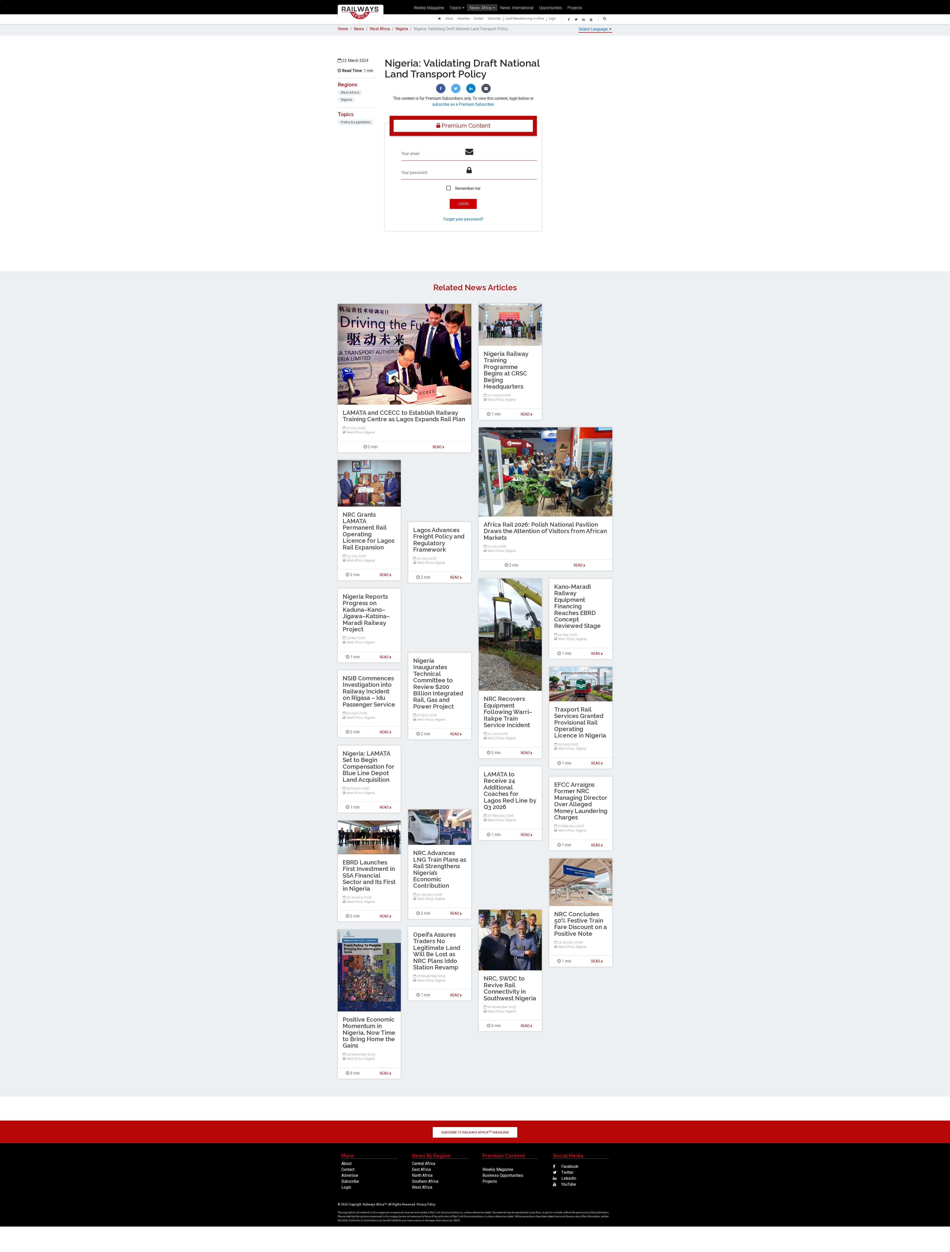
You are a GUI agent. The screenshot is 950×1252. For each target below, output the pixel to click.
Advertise (463, 18)
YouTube (568, 1184)
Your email (410, 153)
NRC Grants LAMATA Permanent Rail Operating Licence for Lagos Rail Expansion (368, 531)
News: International (516, 7)
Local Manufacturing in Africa (524, 18)
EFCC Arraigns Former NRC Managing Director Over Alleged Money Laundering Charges (580, 801)
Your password (414, 172)
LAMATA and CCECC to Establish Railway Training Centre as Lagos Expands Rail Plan (404, 416)
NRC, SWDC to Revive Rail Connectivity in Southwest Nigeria (510, 988)
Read (525, 414)
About (449, 18)
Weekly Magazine (429, 7)
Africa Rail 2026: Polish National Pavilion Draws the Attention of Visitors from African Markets (545, 531)
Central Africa (423, 1163)
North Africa (422, 1175)
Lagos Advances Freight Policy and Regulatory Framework (438, 539)
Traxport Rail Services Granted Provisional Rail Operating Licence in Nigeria (580, 722)
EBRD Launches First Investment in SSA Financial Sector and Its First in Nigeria (369, 875)
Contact (479, 18)
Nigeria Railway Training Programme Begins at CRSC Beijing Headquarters (506, 370)
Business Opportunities (502, 1175)
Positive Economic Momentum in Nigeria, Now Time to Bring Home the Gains (369, 1032)
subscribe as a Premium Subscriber (463, 104)
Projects (575, 7)
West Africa (380, 28)
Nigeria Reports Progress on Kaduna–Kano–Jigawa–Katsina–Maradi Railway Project (366, 613)
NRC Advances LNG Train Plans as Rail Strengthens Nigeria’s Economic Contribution (439, 869)
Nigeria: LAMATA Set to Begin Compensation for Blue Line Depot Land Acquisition (368, 766)
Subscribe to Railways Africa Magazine (475, 1132)
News (359, 28)
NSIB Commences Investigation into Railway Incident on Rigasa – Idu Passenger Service (369, 691)
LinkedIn (568, 1178)
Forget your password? (463, 219)
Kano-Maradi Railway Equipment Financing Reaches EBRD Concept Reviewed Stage (577, 606)
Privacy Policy (426, 1204)
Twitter (566, 1172)
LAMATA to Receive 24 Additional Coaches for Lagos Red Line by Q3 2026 (510, 790)
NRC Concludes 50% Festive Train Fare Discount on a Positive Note (580, 923)
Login (552, 18)
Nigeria (402, 28)
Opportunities (550, 7)
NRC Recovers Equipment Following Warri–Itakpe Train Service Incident (508, 712)
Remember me (467, 188)
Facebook (569, 1166)
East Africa (421, 1169)
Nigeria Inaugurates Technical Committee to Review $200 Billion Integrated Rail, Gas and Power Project (438, 683)
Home (343, 28)
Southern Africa (425, 1181)
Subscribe (494, 18)
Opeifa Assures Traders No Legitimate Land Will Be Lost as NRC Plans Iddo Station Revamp (436, 951)
